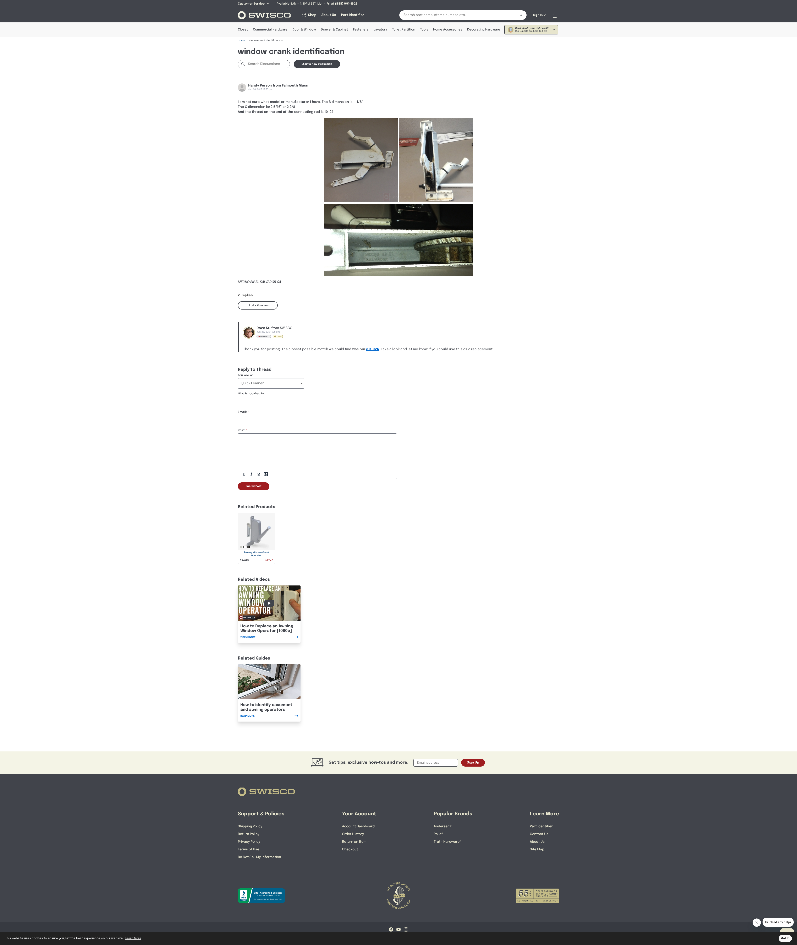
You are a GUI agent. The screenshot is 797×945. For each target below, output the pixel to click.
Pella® (439, 834)
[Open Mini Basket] (555, 15)
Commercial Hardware (270, 29)
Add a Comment (259, 305)
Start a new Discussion (317, 64)
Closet (243, 29)
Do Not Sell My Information (259, 857)
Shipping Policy (250, 826)
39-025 (372, 349)
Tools (424, 29)
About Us (537, 842)
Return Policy (248, 834)
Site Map (537, 849)
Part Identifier (541, 826)
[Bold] (244, 474)
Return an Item (354, 842)
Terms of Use (248, 849)
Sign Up (473, 762)
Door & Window (304, 29)
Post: (241, 430)
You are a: (245, 375)
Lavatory (380, 29)
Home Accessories (447, 29)
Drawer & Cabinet (334, 29)
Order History (353, 834)
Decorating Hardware (483, 29)
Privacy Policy (249, 842)
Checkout (350, 849)
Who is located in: (251, 393)
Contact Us (539, 834)
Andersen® (443, 826)
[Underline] (258, 474)
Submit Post (254, 486)
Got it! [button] (785, 938)
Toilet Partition (403, 29)
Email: (242, 412)
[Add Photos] (265, 474)
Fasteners (360, 29)
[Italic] (251, 474)
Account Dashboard (358, 826)
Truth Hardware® (448, 842)
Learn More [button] (133, 938)
